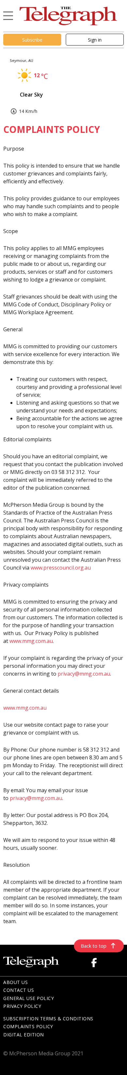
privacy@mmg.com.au (84, 673)
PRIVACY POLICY (22, 1006)
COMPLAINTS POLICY (28, 1026)
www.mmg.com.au (31, 641)
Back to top (93, 945)
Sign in (95, 40)
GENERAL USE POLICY (28, 998)
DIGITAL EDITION (23, 1034)
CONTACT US (18, 990)
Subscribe (32, 40)
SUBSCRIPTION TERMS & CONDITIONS (48, 1018)
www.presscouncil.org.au (61, 567)
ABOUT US (15, 982)
